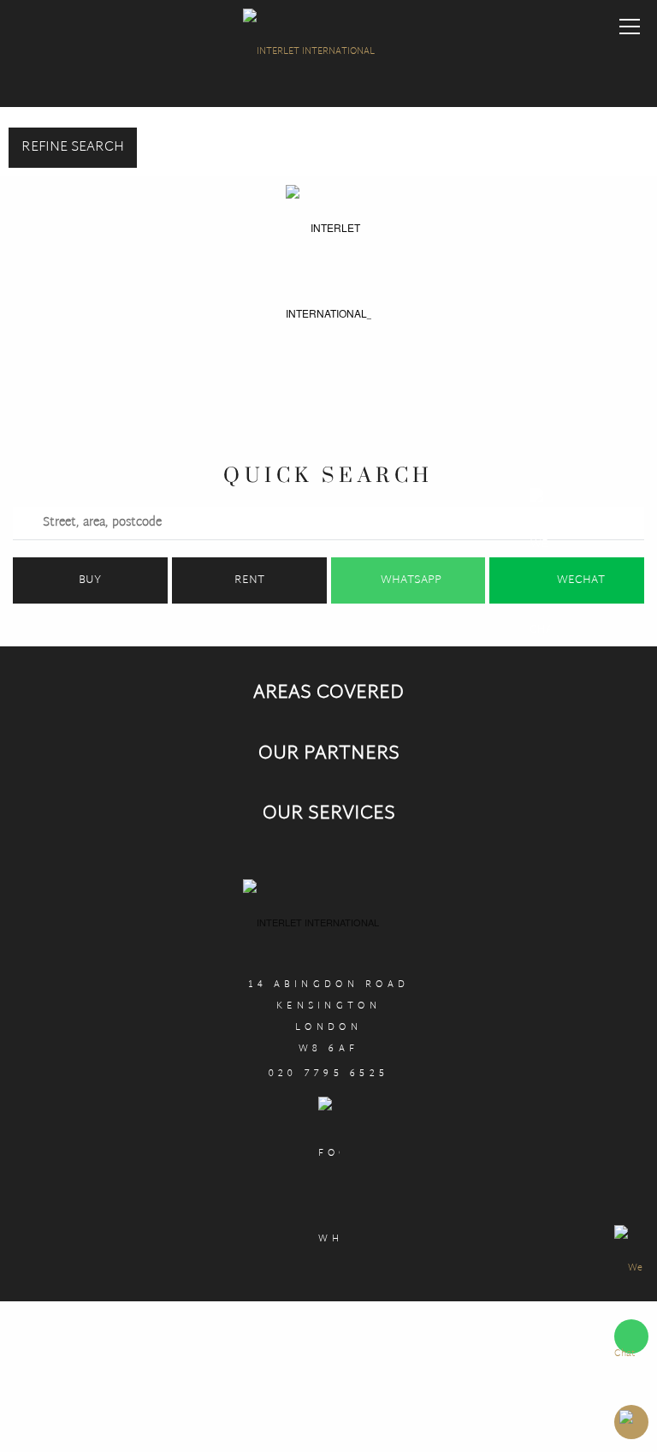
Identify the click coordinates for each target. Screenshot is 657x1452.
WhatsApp (411, 580)
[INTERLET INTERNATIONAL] (328, 55)
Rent (249, 580)
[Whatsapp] (329, 1191)
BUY (90, 580)
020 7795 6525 (329, 1073)
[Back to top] (631, 1422)
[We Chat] (631, 1310)
